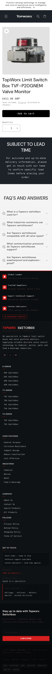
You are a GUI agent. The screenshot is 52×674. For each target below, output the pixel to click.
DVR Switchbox (11, 385)
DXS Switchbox (11, 377)
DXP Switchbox (11, 373)
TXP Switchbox (11, 420)
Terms (34, 660)
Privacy (6, 660)
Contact (42, 660)
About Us (8, 500)
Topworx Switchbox (17, 650)
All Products (10, 512)
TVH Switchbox (11, 400)
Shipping (22, 102)
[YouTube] (16, 355)
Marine (7, 474)
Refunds (15, 660)
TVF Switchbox (11, 397)
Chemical (8, 470)
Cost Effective (11, 458)
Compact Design (11, 450)
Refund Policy (11, 528)
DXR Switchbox (11, 381)
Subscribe (26, 638)
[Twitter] (10, 355)
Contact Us (9, 504)
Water (6, 478)
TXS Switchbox (11, 424)
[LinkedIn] (5, 355)
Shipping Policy (12, 532)
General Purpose (12, 442)
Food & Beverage (12, 482)
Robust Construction (14, 454)
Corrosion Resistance (15, 446)
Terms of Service (13, 536)
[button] (6, 16)
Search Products (12, 508)
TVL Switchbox (11, 405)
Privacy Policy (11, 524)
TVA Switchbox (11, 408)
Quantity (7, 122)
